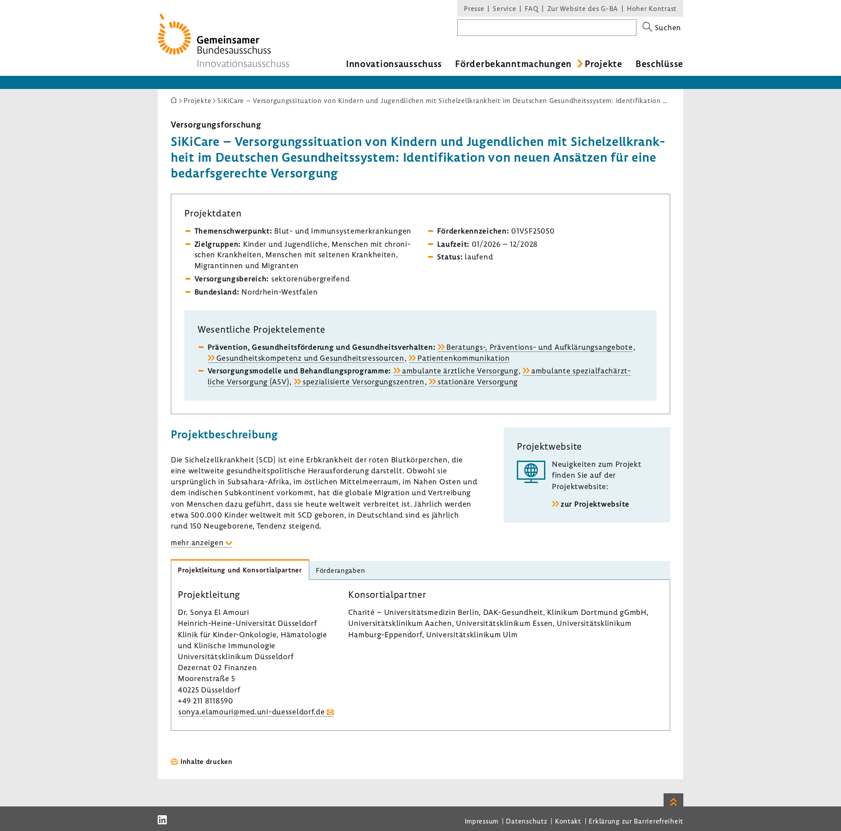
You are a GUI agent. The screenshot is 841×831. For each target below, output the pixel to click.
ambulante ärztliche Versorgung (460, 370)
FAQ (531, 8)
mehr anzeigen (197, 542)
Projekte (603, 63)
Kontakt (568, 821)
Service (504, 8)
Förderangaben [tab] (340, 570)
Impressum (481, 821)
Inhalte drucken (206, 761)
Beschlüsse (659, 63)
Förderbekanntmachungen (513, 63)
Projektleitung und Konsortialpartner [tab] (240, 569)
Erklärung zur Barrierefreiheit (636, 821)
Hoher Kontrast (652, 8)
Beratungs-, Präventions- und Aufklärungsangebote (539, 347)
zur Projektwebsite (595, 503)
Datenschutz (526, 821)
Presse (474, 8)
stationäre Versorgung (478, 381)
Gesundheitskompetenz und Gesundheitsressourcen (310, 357)
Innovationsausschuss (394, 63)
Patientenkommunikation (463, 357)
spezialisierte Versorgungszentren (363, 381)
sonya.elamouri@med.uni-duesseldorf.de (251, 711)
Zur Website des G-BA (584, 8)
